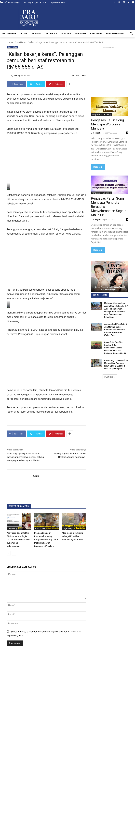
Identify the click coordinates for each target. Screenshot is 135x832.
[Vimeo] (128, 2)
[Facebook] (115, 2)
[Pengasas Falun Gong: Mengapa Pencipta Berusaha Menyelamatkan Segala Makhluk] (109, 185)
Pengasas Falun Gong (101, 114)
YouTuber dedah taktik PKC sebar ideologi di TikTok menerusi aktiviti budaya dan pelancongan (18, 539)
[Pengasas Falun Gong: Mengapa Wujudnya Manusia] (109, 106)
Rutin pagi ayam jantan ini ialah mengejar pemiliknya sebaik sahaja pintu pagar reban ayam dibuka (25, 457)
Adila (16, 75)
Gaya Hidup (20, 42)
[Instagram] (119, 2)
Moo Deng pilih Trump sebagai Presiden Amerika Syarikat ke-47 (73, 536)
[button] (131, 33)
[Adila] (9, 75)
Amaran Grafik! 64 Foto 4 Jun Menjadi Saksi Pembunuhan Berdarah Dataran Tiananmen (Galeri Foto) (115, 329)
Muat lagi (108, 376)
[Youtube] (133, 2)
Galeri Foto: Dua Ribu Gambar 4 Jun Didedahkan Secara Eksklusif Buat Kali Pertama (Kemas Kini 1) (115, 348)
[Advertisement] (46, 163)
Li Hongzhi (96, 133)
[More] (69, 84)
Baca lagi (97, 167)
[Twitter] (124, 2)
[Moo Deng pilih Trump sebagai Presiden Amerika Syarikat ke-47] (74, 521)
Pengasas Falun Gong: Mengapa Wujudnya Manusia (107, 124)
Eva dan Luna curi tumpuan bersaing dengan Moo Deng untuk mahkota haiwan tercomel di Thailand (46, 539)
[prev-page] (9, 553)
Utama (10, 42)
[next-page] (14, 553)
